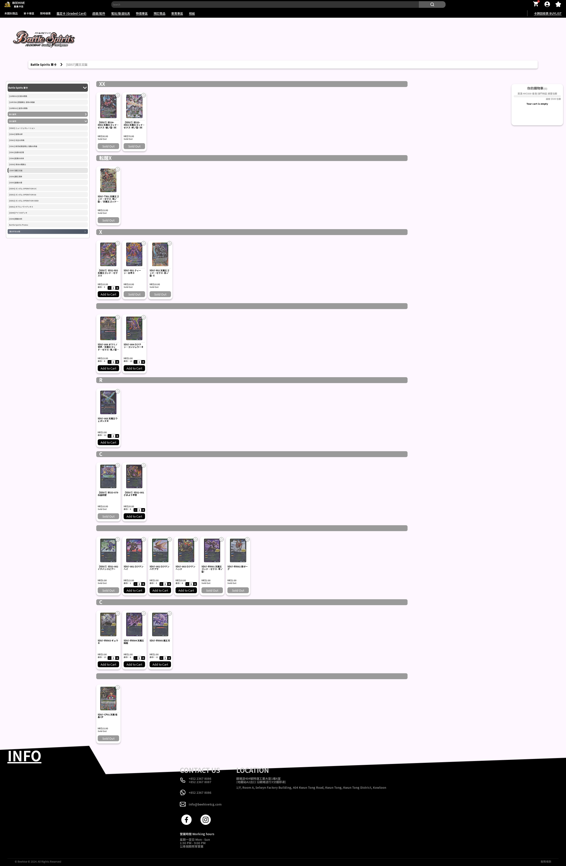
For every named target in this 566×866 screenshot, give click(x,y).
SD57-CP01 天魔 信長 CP (107, 716)
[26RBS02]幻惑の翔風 (18, 96)
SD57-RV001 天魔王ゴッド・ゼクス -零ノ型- (212, 569)
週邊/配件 (98, 13)
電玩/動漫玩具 (120, 13)
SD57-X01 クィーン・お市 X (132, 271)
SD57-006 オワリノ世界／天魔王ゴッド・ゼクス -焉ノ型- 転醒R (108, 348)
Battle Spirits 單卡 (18, 87)
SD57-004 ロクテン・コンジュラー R (133, 345)
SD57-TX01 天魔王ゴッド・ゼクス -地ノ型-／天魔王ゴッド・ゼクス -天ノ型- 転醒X (108, 201)
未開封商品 (11, 13)
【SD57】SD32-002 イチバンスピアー (108, 568)
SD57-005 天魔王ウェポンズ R (107, 419)
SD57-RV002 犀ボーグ (237, 568)
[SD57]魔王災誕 (15, 170)
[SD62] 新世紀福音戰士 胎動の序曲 (23, 146)
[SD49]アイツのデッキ (18, 213)
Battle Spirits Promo (18, 225)
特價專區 (142, 13)
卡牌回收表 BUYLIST (548, 13)
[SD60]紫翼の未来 (16, 158)
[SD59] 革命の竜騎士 (17, 164)
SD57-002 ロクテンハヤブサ (159, 568)
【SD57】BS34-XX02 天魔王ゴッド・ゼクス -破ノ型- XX (108, 125)
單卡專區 (29, 13)
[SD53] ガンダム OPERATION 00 (22, 195)
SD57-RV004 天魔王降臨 (134, 642)
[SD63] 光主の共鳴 (16, 140)
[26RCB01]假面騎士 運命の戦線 (22, 102)
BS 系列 (12, 114)
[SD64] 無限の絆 (16, 134)
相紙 (192, 13)
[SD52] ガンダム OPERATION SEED (23, 201)
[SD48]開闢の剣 (15, 219)
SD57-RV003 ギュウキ (108, 642)
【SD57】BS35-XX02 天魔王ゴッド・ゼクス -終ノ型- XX (134, 125)
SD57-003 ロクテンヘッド (185, 568)
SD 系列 (12, 121)
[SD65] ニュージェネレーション (22, 128)
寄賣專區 (177, 13)
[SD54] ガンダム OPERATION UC (23, 189)
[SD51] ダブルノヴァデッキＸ (21, 207)
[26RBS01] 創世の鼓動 (18, 108)
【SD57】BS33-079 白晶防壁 (108, 493)
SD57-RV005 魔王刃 (160, 640)
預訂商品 (159, 13)
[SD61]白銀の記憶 (16, 152)
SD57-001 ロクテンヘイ (133, 568)
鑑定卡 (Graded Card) (71, 13)
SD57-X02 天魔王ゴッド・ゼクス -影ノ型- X (159, 273)
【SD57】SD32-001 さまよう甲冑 (134, 493)
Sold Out (108, 146)
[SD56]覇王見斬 (15, 176)
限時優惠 (45, 13)
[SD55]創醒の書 (15, 183)
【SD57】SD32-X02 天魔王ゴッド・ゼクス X (108, 273)
